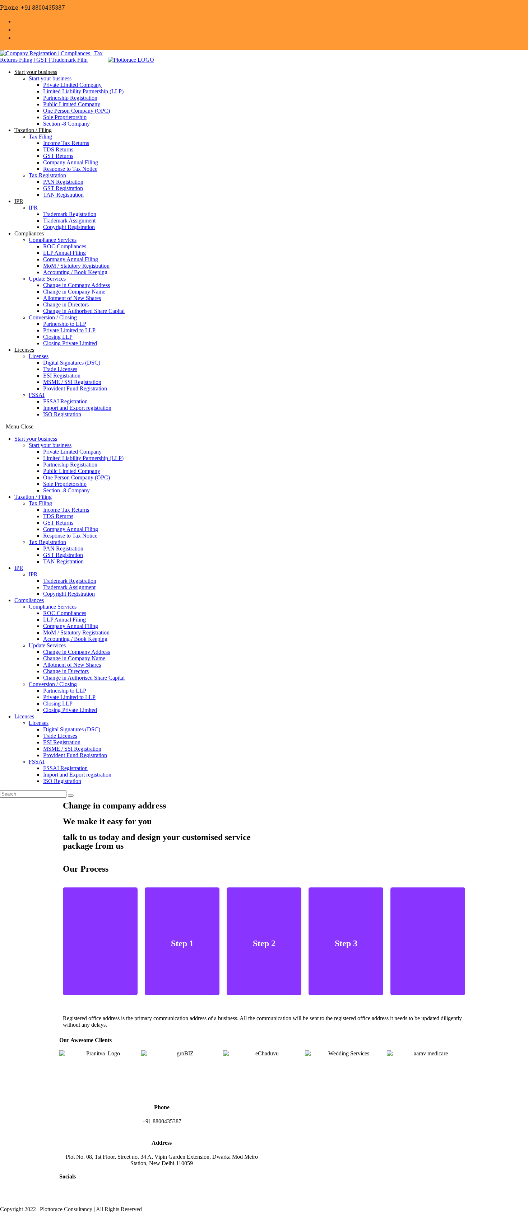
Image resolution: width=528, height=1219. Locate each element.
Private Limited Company (72, 452)
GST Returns (58, 523)
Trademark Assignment (69, 587)
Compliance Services (53, 607)
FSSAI (37, 762)
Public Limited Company (71, 471)
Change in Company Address (76, 652)
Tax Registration (47, 542)
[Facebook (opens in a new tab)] (17, 21)
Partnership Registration (70, 464)
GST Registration (63, 555)
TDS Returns (58, 516)
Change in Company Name (74, 658)
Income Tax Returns (66, 510)
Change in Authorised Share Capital (84, 678)
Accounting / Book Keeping (75, 639)
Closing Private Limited (70, 710)
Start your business (35, 439)
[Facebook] (68, 1196)
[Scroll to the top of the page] (2, 1216)
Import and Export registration (77, 775)
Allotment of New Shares (72, 665)
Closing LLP (58, 703)
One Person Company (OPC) (76, 477)
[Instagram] (88, 1196)
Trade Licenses (60, 736)
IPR (18, 568)
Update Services (47, 645)
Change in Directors (66, 671)
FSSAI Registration (65, 768)
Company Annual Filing (70, 529)
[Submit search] (71, 795)
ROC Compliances (64, 613)
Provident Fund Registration (75, 755)
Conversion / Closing (53, 684)
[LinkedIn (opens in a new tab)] (17, 37)
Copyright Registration (69, 594)
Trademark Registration (69, 581)
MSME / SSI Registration (72, 749)
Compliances (29, 600)
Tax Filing (40, 503)
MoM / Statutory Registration (76, 632)
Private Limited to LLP (69, 697)
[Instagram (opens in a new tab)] (17, 29)
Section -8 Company (66, 490)
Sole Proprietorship (65, 484)
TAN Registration (63, 561)
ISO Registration (62, 781)
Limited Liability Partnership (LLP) (83, 458)
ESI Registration (61, 742)
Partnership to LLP (64, 691)
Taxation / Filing (33, 497)
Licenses (24, 716)
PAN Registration (63, 548)
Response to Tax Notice (70, 536)
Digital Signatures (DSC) (71, 729)
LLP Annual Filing (64, 619)
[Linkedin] (107, 1196)
